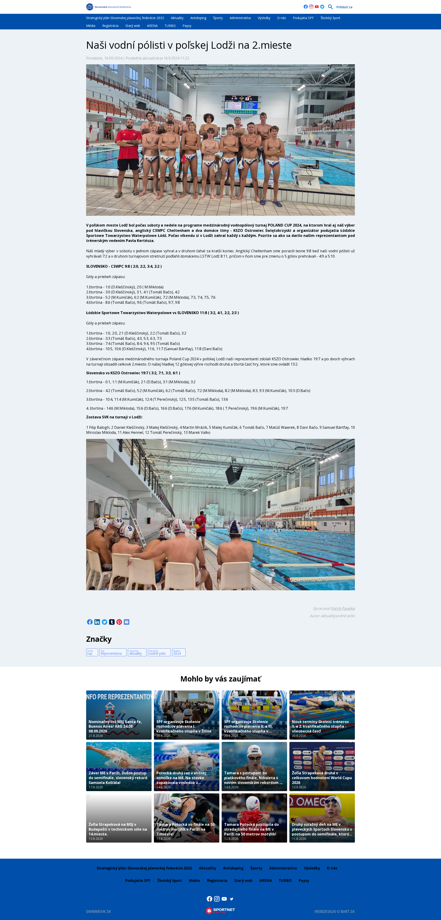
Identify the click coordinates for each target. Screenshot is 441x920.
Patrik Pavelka (343, 608)
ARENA (152, 25)
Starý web (132, 25)
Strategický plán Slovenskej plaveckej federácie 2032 (125, 18)
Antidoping (198, 18)
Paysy (187, 25)
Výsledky (264, 18)
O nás (281, 18)
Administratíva (240, 18)
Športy (218, 18)
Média (90, 25)
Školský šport (330, 18)
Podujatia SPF (303, 18)
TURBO (170, 25)
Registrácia (110, 25)
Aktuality (177, 18)
